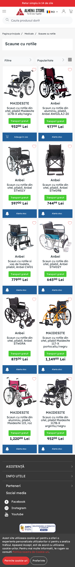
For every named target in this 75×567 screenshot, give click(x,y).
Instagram (18, 508)
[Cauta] (6, 20)
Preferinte (39, 560)
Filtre (8, 60)
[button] (52, 11)
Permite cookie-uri (16, 560)
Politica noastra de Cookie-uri (31, 552)
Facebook (18, 501)
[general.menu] (4, 11)
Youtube (17, 514)
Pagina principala (11, 33)
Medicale (29, 33)
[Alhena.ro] (30, 11)
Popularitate (45, 60)
